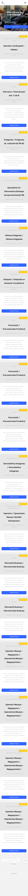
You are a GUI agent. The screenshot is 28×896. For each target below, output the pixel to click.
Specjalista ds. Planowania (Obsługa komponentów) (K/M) (14, 191)
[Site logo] (3, 2)
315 (25, 860)
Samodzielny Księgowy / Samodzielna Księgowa (14, 467)
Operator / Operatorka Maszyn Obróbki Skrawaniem (14, 517)
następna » (14, 864)
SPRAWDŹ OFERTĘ (14, 77)
